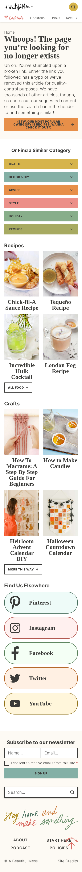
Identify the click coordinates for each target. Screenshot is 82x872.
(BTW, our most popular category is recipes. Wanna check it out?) (38, 124)
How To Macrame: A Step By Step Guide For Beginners (22, 472)
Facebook (41, 653)
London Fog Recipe (60, 368)
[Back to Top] (71, 844)
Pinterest (40, 602)
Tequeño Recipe (60, 305)
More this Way (21, 569)
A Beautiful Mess (35, 7)
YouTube (40, 703)
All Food (16, 387)
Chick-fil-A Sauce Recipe (21, 305)
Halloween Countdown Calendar (60, 547)
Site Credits (68, 861)
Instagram (42, 628)
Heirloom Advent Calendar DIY (22, 550)
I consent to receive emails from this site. (44, 763)
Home (9, 32)
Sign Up (41, 773)
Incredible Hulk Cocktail (22, 371)
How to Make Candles (60, 463)
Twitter (38, 678)
